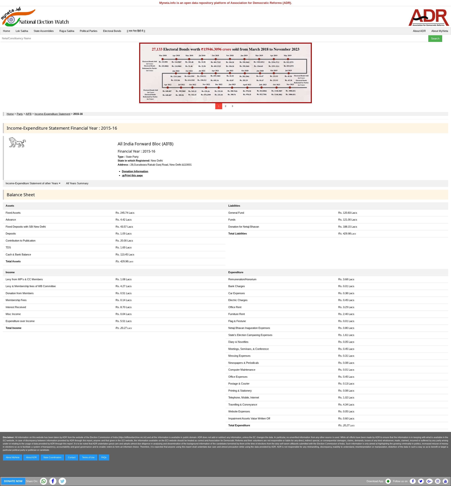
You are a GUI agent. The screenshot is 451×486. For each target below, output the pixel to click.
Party (20, 113)
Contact (71, 457)
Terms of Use (88, 457)
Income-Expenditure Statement (52, 113)
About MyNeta (439, 30)
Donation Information (135, 171)
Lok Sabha (22, 30)
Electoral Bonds (112, 30)
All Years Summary (77, 183)
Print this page (134, 175)
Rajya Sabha (66, 30)
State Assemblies (44, 30)
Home (6, 30)
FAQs (103, 457)
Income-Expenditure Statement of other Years (32, 183)
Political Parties (88, 30)
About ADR (419, 30)
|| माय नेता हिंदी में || (136, 30)
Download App (375, 481)
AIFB (29, 113)
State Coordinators (52, 457)
